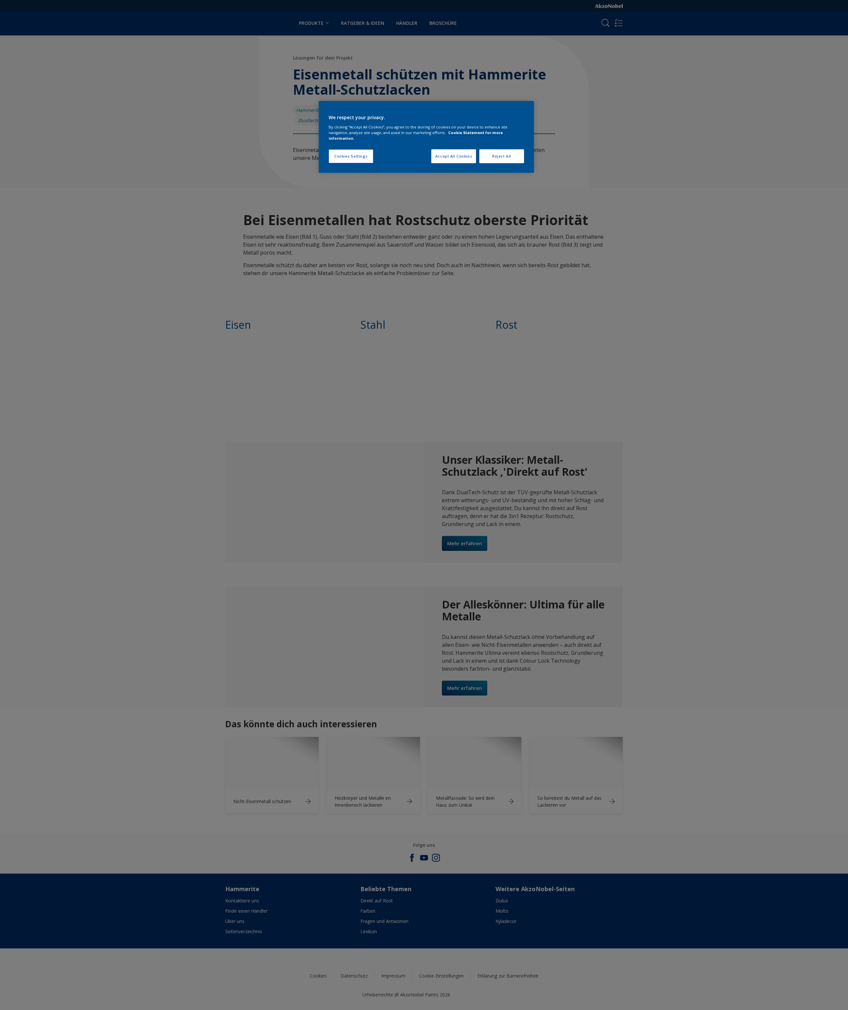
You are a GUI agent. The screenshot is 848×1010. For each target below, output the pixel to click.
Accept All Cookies (453, 156)
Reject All (501, 156)
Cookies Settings (351, 156)
